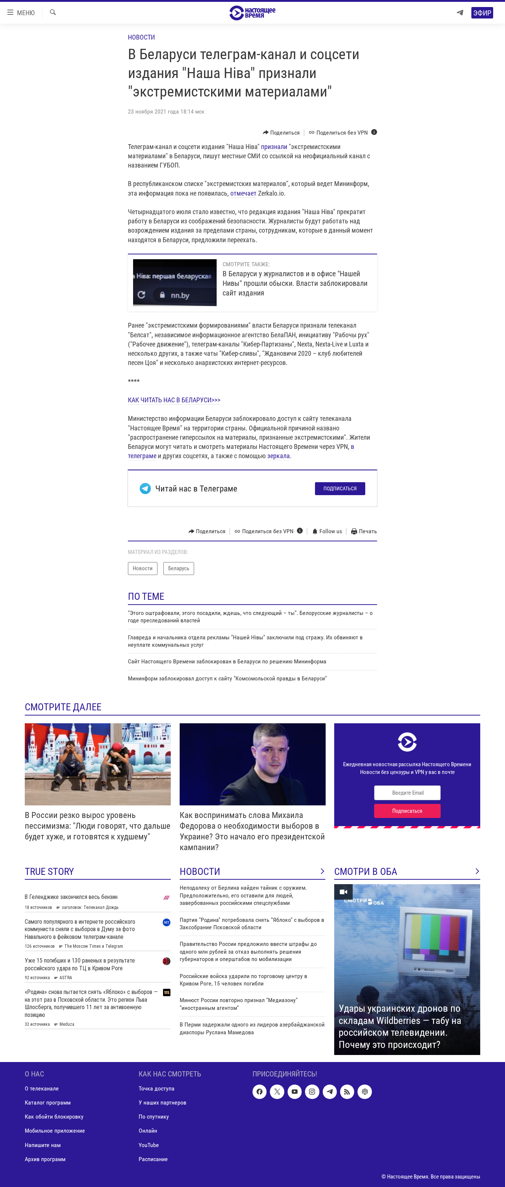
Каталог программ (48, 1102)
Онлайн (148, 1130)
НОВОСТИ (200, 871)
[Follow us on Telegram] (330, 1092)
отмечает (243, 193)
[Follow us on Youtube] (295, 1092)
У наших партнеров (162, 1102)
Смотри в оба (365, 871)
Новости (141, 37)
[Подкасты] (364, 1092)
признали (275, 147)
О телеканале (42, 1088)
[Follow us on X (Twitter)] (277, 1092)
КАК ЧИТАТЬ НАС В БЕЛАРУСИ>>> (174, 400)
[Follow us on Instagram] (312, 1092)
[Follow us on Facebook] (260, 1092)
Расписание (153, 1159)
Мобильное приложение (55, 1130)
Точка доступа (156, 1088)
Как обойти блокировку (54, 1116)
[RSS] (347, 1092)
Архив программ (45, 1159)
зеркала (278, 456)
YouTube (149, 1145)
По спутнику (154, 1116)
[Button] (281, 133)
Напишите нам (43, 1145)
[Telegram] (459, 12)
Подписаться (340, 488)
